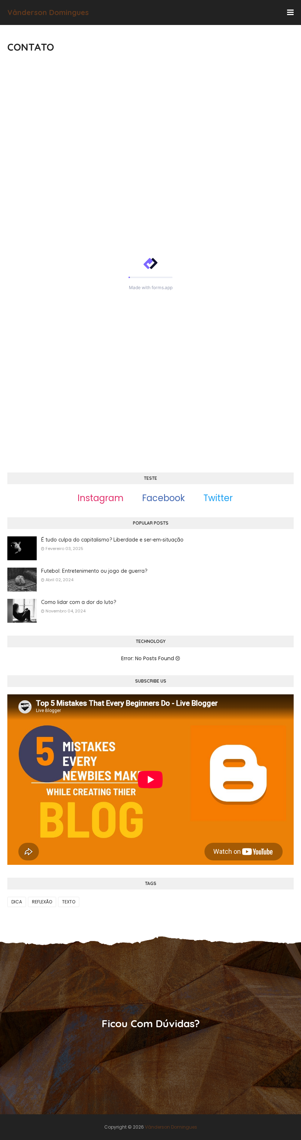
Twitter (217, 498)
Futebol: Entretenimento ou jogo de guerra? (94, 571)
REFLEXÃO (42, 902)
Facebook (162, 498)
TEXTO (68, 902)
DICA (16, 902)
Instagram (99, 498)
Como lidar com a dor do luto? (78, 602)
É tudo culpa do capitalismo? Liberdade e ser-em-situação (112, 539)
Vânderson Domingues (48, 12)
